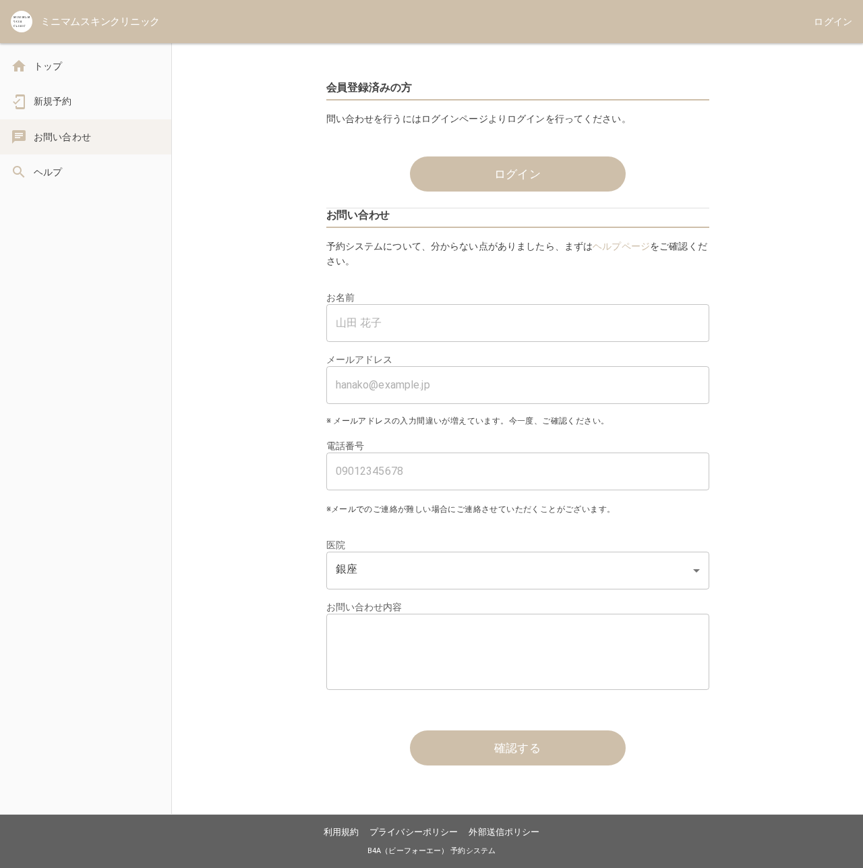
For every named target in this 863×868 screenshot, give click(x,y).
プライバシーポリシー (413, 832)
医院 (335, 545)
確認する (517, 748)
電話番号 (345, 445)
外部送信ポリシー (504, 832)
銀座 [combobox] (346, 568)
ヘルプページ (621, 246)
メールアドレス (359, 359)
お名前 (340, 297)
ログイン (517, 174)
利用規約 (341, 832)
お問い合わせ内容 (364, 607)
